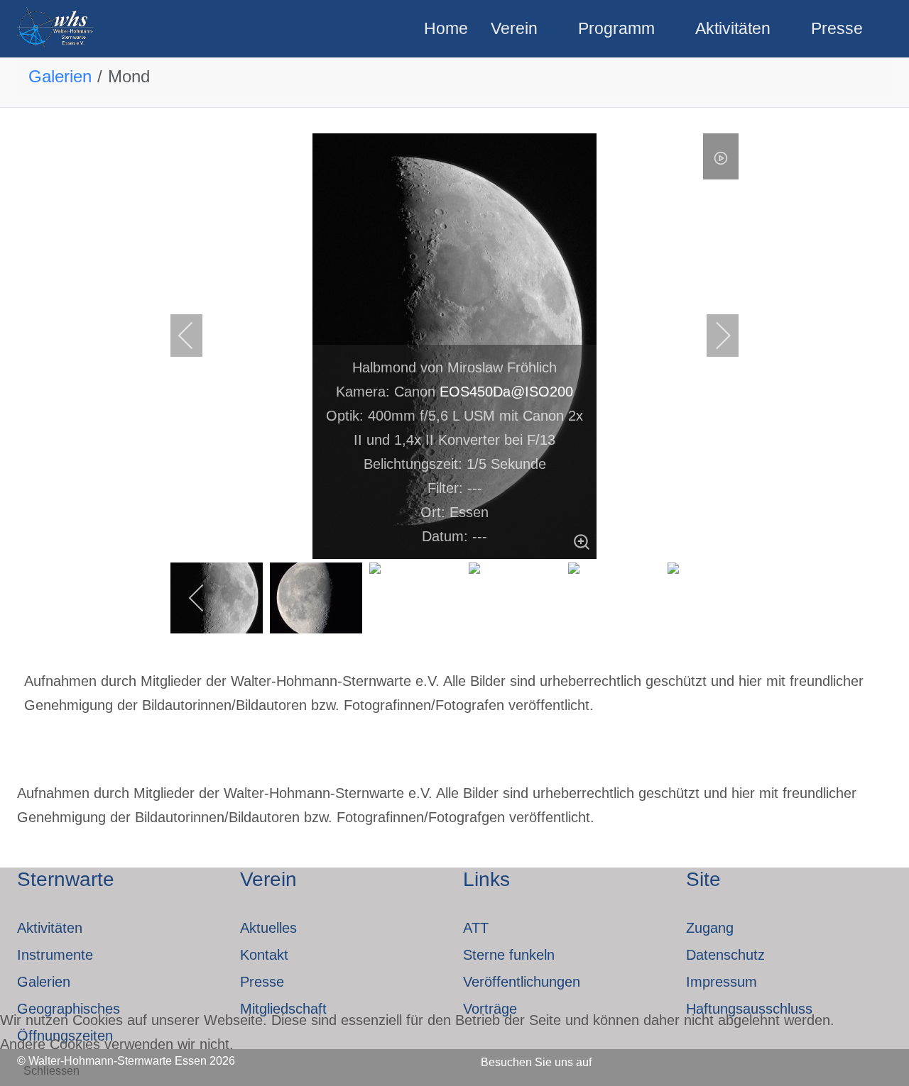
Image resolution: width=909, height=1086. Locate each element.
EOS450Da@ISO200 (506, 391)
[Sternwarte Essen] (56, 29)
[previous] (195, 336)
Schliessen (51, 1071)
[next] (714, 336)
